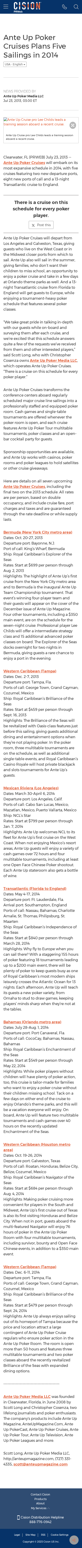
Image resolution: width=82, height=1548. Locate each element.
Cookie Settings (60, 1534)
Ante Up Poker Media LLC (53, 360)
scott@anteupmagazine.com (40, 1464)
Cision (47, 1541)
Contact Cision (40, 1494)
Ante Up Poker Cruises (24, 163)
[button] (64, 7)
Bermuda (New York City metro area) (37, 532)
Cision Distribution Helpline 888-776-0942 (42, 1519)
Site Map (31, 1534)
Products (40, 1499)
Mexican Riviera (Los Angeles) (31, 788)
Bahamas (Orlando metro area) (32, 1022)
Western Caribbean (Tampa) (29, 671)
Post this (44, 225)
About (40, 1503)
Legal (17, 1534)
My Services (39, 1508)
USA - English (14, 64)
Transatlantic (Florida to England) (34, 888)
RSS (43, 1534)
